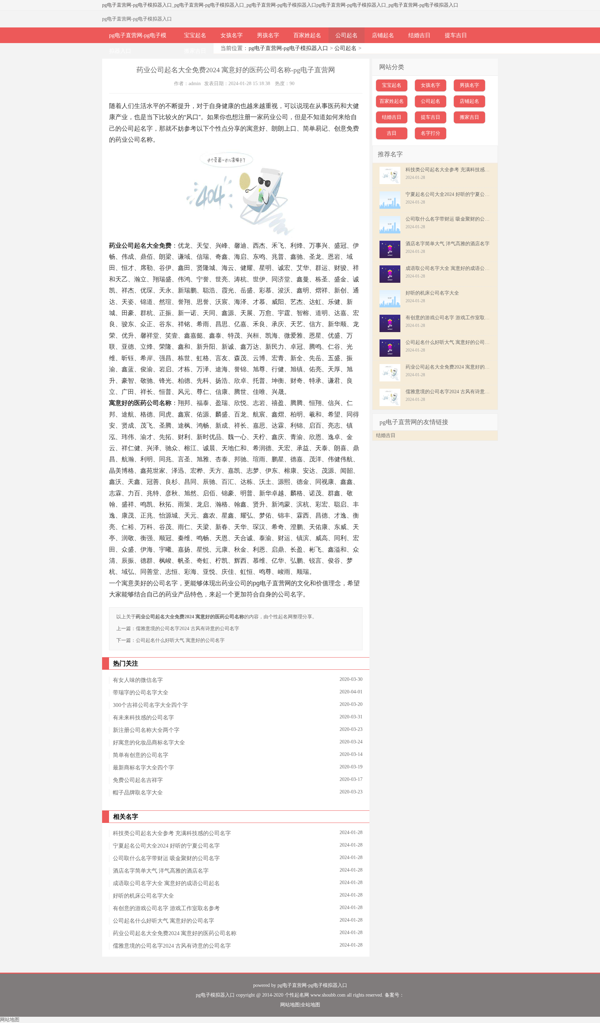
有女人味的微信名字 (138, 680)
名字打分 (430, 133)
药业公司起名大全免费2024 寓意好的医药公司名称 (174, 933)
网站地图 (290, 1004)
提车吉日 (456, 35)
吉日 (392, 133)
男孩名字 (268, 35)
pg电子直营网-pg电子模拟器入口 (137, 5)
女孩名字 (231, 35)
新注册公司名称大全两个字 (146, 730)
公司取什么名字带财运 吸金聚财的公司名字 (166, 858)
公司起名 (346, 35)
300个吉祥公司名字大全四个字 (150, 705)
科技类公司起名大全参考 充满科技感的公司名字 (172, 833)
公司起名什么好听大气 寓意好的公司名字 (180, 640)
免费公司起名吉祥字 (138, 780)
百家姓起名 (307, 35)
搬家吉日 (195, 51)
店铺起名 (383, 35)
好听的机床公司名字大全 (143, 896)
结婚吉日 (419, 35)
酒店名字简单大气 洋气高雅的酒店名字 (161, 871)
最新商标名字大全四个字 (143, 767)
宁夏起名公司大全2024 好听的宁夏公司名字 (166, 846)
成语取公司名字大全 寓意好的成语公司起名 (166, 883)
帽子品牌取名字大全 (138, 792)
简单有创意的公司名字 (140, 755)
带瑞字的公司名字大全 (140, 692)
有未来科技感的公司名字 (143, 717)
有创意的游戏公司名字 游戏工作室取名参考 (166, 908)
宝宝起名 (195, 35)
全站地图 (310, 1004)
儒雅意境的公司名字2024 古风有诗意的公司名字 (187, 628)
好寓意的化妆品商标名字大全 (149, 742)
